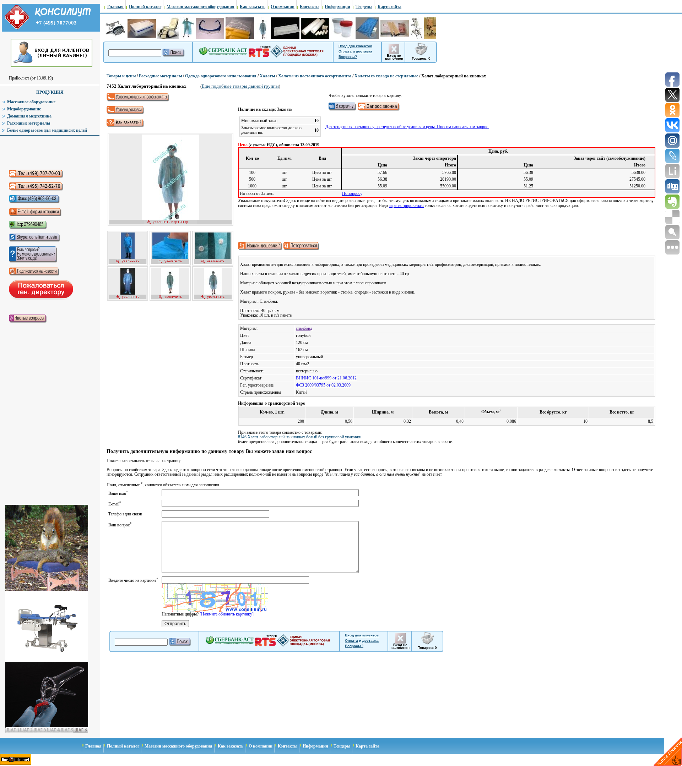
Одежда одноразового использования (220, 75)
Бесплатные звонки (275, 220)
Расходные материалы (160, 75)
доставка (364, 51)
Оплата (345, 51)
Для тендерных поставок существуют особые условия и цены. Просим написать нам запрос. (407, 126)
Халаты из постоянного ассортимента (314, 75)
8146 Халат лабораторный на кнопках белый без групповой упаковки (299, 436)
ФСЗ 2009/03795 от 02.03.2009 (323, 385)
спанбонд (304, 328)
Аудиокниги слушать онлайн (45, 152)
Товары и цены (121, 75)
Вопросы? (348, 57)
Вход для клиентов (355, 46)
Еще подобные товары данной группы (240, 86)
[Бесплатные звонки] (275, 220)
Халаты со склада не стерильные (386, 75)
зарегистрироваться (406, 205)
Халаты (267, 75)
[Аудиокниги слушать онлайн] (45, 152)
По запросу (352, 193)
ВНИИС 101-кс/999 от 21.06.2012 (326, 378)
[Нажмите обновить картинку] (227, 614)
